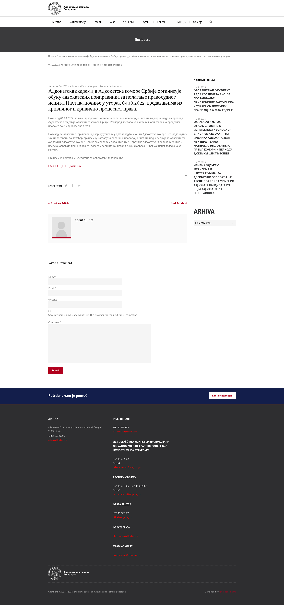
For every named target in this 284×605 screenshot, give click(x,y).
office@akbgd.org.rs (57, 440)
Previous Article (60, 203)
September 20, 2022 (57, 86)
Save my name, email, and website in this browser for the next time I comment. (92, 314)
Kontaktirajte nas (222, 395)
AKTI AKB (128, 22)
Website (52, 299)
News (60, 56)
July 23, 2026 (200, 118)
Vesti (113, 22)
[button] (211, 22)
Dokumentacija (77, 22)
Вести (103, 86)
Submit (56, 370)
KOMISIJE (180, 22)
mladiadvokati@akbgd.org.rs (126, 555)
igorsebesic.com (227, 591)
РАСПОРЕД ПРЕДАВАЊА (64, 166)
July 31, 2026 (200, 87)
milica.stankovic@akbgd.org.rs (127, 467)
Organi (146, 22)
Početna (56, 22)
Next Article (178, 203)
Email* (52, 288)
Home (51, 56)
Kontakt (161, 22)
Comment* (54, 322)
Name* (52, 276)
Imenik (98, 22)
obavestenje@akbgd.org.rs (125, 536)
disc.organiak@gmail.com (125, 431)
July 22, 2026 (200, 162)
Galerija (197, 22)
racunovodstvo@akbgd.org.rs (127, 494)
